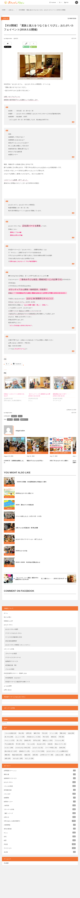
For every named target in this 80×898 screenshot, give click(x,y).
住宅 (39, 836)
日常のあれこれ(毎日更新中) (9, 520)
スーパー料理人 (51, 747)
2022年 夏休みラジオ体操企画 (25, 505)
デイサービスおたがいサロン (13, 633)
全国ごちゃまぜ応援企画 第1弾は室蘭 (27, 527)
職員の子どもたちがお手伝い (35, 460)
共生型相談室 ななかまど (13, 678)
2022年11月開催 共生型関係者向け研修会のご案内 (31, 482)
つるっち (31, 744)
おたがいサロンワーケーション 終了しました (29, 539)
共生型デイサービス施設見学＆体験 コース (17, 681)
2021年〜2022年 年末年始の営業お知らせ (28, 562)
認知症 (27, 740)
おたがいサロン (9, 497)
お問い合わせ (8, 690)
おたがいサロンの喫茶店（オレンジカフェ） (18, 645)
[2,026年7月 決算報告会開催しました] (14, 444)
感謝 (27, 755)
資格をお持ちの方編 (16, 235)
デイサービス (39, 848)
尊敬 (63, 733)
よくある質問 (8, 686)
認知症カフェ (24, 419)
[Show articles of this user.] (8, 429)
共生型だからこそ (33, 737)
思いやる (9, 737)
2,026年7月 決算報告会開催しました (14, 461)
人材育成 (39, 805)
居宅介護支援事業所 (11, 641)
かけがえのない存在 (23, 747)
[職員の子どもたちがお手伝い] (37, 444)
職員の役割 (17, 755)
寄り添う (20, 744)
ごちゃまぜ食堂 (9, 669)
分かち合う (18, 758)
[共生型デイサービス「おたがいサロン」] (15, 2)
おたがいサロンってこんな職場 (57, 751)
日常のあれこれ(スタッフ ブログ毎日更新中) (23, 261)
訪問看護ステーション (39, 770)
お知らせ (5, 18)
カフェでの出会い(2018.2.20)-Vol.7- (21, 325)
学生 (44, 733)
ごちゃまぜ (9, 531)
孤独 (53, 737)
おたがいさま (38, 747)
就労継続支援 (39, 790)
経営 (39, 840)
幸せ (21, 733)
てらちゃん (59, 740)
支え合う (41, 744)
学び (46, 737)
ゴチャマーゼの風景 (11, 653)
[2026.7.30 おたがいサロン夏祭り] (60, 444)
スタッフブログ (38, 751)
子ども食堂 (9, 744)
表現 (35, 755)
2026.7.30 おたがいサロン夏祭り (59, 460)
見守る (36, 740)
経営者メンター (39, 801)
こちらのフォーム (19, 349)
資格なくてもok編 (15, 232)
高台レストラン (60, 744)
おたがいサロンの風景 (11, 629)
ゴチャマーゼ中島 (9, 649)
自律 (62, 747)
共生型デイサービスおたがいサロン (15, 697)
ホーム (6, 613)
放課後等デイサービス (12, 661)
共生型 (39, 844)
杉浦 (50, 744)
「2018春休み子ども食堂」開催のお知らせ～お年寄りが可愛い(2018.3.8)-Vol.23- (40, 293)
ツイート (4, 722)
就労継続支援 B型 (10, 665)
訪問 (28, 733)
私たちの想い (8, 617)
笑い (19, 740)
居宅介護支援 (39, 829)
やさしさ (29, 758)
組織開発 (39, 797)
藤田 (37, 733)
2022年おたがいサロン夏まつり (25, 493)
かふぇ (20, 416)
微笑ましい (47, 740)
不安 (61, 737)
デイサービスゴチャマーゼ (13, 657)
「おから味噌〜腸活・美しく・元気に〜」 (36, 305)
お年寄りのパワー (46, 755)
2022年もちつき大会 (21, 550)
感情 (7, 755)
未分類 (39, 852)
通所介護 (39, 774)
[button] (72, 2)
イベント (16, 419)
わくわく (9, 747)
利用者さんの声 (8, 621)
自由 (71, 733)
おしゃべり (20, 737)
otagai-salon (8, 38)
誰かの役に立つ (11, 751)
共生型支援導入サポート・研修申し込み (15, 673)
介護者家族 (39, 825)
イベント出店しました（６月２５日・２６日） (29, 516)
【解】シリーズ (39, 813)
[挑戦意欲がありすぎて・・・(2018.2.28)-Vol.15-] (64, 382)
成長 (7, 758)
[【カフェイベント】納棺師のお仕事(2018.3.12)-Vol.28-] (39, 382)
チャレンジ (9, 740)
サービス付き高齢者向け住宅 (13, 637)
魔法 (68, 755)
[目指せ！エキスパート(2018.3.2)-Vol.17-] (15, 382)
